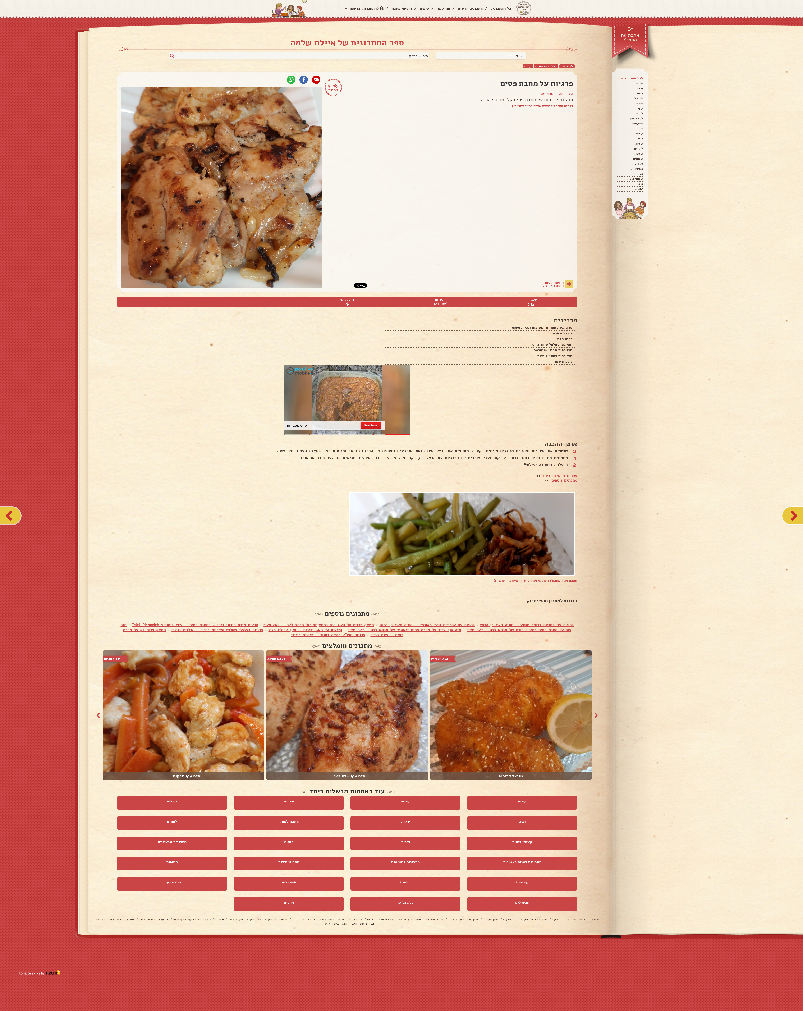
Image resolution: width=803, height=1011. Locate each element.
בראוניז (206, 919)
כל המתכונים (500, 8)
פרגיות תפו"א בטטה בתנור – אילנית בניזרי (328, 635)
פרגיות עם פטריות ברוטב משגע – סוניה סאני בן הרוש (527, 625)
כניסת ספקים (559, 919)
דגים (640, 93)
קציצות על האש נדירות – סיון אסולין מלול (305, 630)
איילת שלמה (549, 93)
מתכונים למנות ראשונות (522, 862)
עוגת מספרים (342, 919)
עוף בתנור (178, 919)
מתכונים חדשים (470, 8)
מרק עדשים (162, 919)
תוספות (638, 153)
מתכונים (543, 919)
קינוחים (638, 158)
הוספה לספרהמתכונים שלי (552, 284)
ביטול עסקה (577, 919)
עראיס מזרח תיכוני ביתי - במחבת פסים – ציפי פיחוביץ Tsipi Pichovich (195, 625)
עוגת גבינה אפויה (125, 919)
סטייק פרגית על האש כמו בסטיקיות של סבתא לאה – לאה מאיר (318, 625)
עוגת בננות (298, 919)
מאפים (639, 103)
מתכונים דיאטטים (405, 862)
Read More (370, 425)
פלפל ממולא (146, 919)
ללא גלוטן (636, 118)
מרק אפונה (325, 919)
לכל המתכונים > (545, 66)
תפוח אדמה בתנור (376, 919)
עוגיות (639, 143)
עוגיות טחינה (280, 919)
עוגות (639, 133)
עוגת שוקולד (510, 919)
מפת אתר (593, 919)
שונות (639, 189)
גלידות (172, 801)
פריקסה (311, 919)
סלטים (638, 163)
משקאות (637, 123)
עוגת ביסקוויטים (400, 919)
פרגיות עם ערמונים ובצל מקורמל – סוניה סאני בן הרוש (427, 625)
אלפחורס (219, 919)
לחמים (639, 113)
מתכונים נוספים (564, 480)
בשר (640, 138)
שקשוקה (358, 919)
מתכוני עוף (172, 882)
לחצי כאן (518, 106)
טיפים (424, 8)
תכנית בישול (339, 924)
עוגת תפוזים (455, 919)
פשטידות (637, 168)
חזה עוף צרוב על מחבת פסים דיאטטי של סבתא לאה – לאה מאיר (404, 630)
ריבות (405, 841)
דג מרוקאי (193, 919)
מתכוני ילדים (288, 862)
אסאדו (324, 924)
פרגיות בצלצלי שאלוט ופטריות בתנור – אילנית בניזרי (217, 630)
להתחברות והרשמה (364, 8)
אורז (640, 88)
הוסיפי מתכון (401, 8)
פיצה (640, 184)
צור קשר (443, 8)
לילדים (638, 148)
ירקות (405, 821)
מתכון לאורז (289, 821)
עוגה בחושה (437, 919)
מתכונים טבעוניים (172, 841)
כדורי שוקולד (528, 919)
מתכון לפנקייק (491, 919)
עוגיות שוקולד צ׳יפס (240, 919)
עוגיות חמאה (262, 919)
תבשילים (637, 98)
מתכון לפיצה (472, 919)
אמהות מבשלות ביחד (559, 476)
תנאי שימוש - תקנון (362, 924)
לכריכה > (567, 66)
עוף (640, 108)
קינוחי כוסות (635, 179)
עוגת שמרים (420, 919)
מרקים (639, 83)
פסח (640, 173)
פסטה (639, 128)
